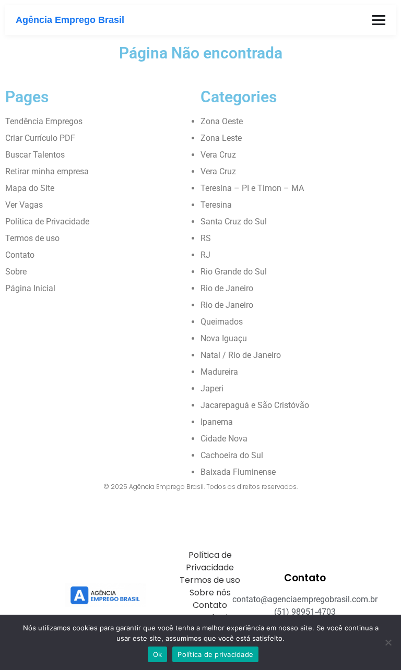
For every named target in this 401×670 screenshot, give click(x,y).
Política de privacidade (215, 654)
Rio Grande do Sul (233, 272)
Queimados (221, 322)
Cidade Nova (223, 439)
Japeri (211, 388)
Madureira (219, 372)
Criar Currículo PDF (40, 138)
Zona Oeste (221, 121)
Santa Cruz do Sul (233, 221)
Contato (19, 255)
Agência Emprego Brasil (70, 20)
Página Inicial (30, 288)
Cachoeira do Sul (231, 455)
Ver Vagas (24, 205)
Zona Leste (221, 138)
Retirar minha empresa (47, 171)
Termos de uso (32, 238)
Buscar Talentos (35, 155)
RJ (205, 255)
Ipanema (216, 422)
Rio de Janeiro (226, 288)
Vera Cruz (218, 155)
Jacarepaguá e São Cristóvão (254, 405)
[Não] (388, 642)
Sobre (16, 272)
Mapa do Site (29, 188)
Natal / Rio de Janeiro (240, 355)
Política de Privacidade (47, 221)
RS (205, 238)
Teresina (216, 205)
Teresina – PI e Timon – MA (252, 188)
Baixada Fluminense (238, 472)
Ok (157, 654)
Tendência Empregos (43, 121)
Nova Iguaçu (223, 338)
